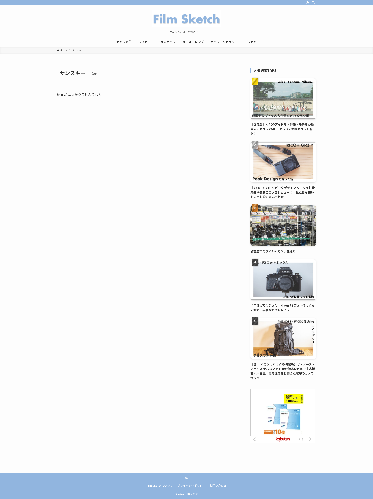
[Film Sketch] (186, 18)
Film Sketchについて (160, 485)
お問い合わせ (218, 485)
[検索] (313, 2)
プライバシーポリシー (191, 485)
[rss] (307, 2)
